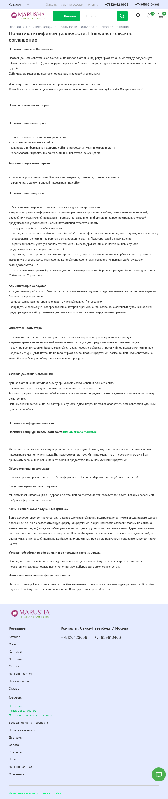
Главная (15, 27)
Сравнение (16, 774)
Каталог (15, 4)
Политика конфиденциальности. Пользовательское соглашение (31, 710)
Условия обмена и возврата (28, 723)
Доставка (15, 659)
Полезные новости (22, 730)
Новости (15, 759)
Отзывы (14, 688)
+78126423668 (116, 4)
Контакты (15, 651)
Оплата (14, 666)
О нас (13, 644)
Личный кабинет (20, 674)
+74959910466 (147, 4)
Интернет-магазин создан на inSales (35, 793)
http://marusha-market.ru (80, 432)
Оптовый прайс (19, 681)
